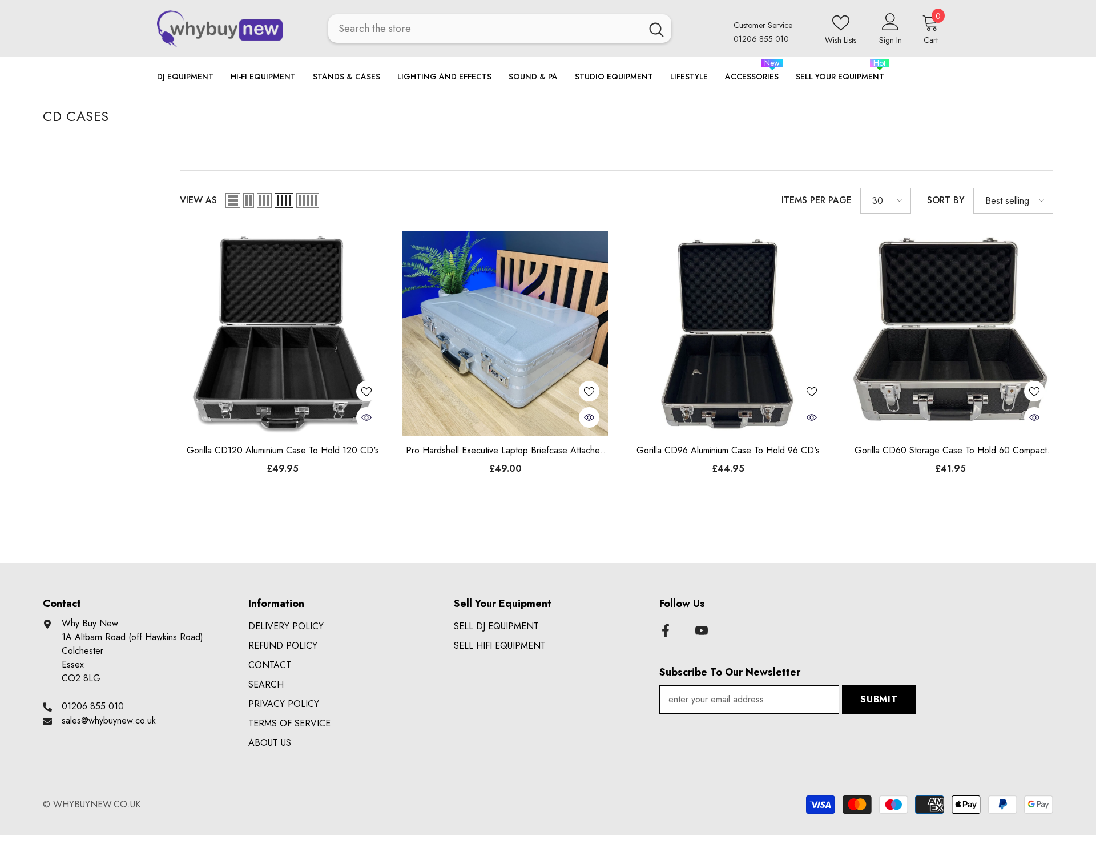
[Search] (499, 28)
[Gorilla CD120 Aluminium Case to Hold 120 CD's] (282, 333)
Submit (879, 699)
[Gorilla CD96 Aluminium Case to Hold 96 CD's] (728, 333)
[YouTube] (701, 630)
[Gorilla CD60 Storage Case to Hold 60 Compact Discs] (950, 333)
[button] (232, 200)
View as (198, 200)
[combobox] (485, 28)
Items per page (816, 200)
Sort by (946, 200)
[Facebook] (665, 630)
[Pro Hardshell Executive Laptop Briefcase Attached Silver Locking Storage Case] (505, 333)
